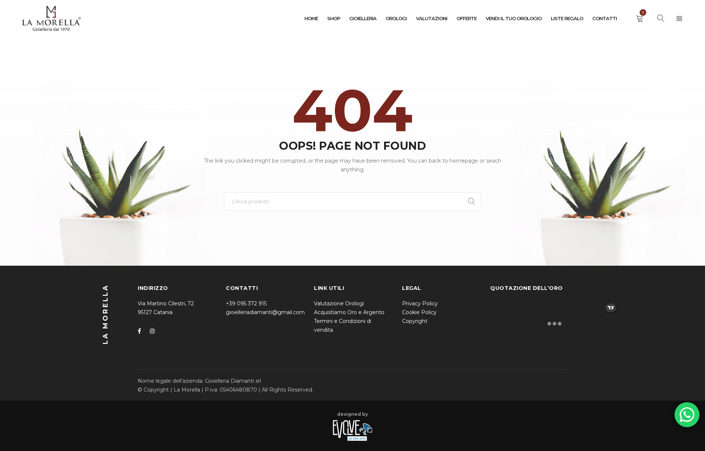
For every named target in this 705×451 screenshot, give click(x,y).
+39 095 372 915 (246, 303)
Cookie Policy (419, 312)
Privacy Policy (420, 303)
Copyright (414, 321)
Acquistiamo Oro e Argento (349, 312)
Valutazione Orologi (339, 303)
